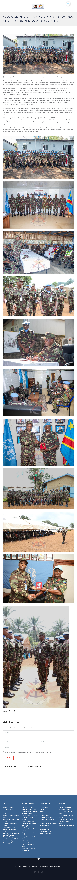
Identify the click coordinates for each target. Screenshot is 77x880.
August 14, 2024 (9, 77)
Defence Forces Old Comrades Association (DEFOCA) (29, 823)
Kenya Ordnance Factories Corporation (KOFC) (28, 829)
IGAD (42, 809)
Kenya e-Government (47, 817)
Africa (16, 77)
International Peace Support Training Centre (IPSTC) (10, 829)
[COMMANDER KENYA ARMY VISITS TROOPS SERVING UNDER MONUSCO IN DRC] (38, 54)
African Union (44, 815)
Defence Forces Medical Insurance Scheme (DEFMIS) (29, 817)
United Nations (45, 807)
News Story (47, 77)
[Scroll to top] (38, 859)
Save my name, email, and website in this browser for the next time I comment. (28, 752)
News (41, 77)
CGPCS (42, 813)
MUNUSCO (37, 77)
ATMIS (42, 811)
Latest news (31, 77)
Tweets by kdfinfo (11, 771)
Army (19, 77)
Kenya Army (24, 77)
